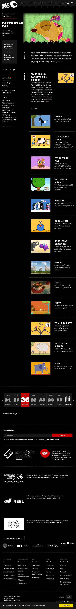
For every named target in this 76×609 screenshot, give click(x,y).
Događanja (7, 565)
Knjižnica (35, 569)
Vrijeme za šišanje (61, 181)
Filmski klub (56, 451)
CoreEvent (7, 59)
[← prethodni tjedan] (3, 399)
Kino (43, 3)
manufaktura (63, 602)
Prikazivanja (50, 565)
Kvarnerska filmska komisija (37, 573)
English (69, 597)
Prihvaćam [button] (66, 605)
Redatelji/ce (50, 569)
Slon (57, 363)
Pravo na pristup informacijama (65, 583)
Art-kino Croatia (15, 596)
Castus (70, 602)
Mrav (57, 302)
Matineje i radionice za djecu (23, 575)
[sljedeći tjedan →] (73, 399)
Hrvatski (61, 597)
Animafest (5, 112)
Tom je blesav (63, 323)
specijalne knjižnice (59, 459)
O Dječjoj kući (22, 583)
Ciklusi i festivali (9, 572)
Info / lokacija (64, 562)
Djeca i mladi (34, 3)
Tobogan (20, 580)
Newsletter (63, 572)
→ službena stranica (57, 477)
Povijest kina (36, 565)
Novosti (48, 572)
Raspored (7, 562)
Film (49, 3)
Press (62, 569)
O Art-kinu (35, 562)
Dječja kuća (21, 562)
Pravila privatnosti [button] (38, 605)
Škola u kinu (22, 565)
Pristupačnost (64, 579)
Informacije (35, 578)
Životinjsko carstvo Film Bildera (8, 15)
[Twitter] (14, 69)
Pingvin (59, 200)
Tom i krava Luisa (61, 138)
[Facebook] (10, 69)
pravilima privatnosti (53, 440)
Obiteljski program (9, 569)
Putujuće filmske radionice (23, 570)
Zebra (58, 116)
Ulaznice (63, 565)
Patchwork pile (61, 159)
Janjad (58, 262)
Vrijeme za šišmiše (61, 345)
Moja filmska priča (9, 579)
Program (22, 3)
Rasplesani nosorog (61, 242)
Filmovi (48, 562)
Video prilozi (50, 575)
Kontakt (56, 3)
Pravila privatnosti (66, 575)
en (72, 3)
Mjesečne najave (9, 575)
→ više (46, 102)
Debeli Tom (61, 220)
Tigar (57, 282)
